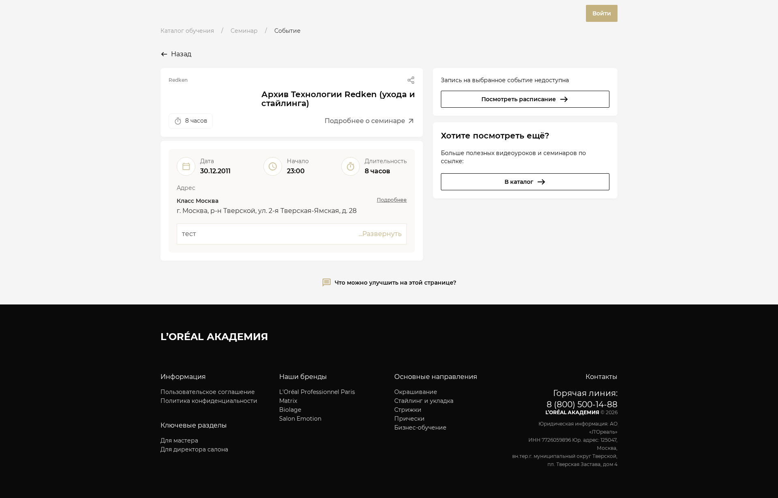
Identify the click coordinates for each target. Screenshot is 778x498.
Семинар (244, 30)
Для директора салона (194, 449)
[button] (411, 80)
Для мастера (179, 440)
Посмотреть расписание (518, 99)
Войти (601, 13)
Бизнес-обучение (420, 427)
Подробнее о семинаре (365, 121)
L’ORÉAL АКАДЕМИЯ (214, 337)
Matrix (288, 400)
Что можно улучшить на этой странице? (395, 282)
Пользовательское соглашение (207, 392)
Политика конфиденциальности (208, 400)
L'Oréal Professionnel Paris (317, 392)
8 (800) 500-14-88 (582, 404)
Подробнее (392, 200)
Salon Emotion (300, 418)
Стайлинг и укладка (423, 400)
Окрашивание (415, 392)
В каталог (518, 181)
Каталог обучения (187, 30)
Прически (409, 418)
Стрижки (407, 409)
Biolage (290, 409)
